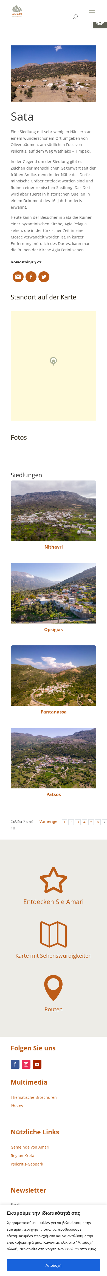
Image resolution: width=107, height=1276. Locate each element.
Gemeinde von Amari (30, 1147)
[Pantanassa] (53, 675)
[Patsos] (53, 758)
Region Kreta (22, 1155)
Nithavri (53, 547)
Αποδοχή (53, 1265)
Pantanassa (54, 712)
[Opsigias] (53, 593)
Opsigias (53, 630)
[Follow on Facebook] (15, 1064)
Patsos (53, 794)
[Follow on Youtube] (37, 1064)
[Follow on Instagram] (26, 1064)
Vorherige (48, 821)
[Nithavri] (53, 510)
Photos (17, 1105)
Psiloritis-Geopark (27, 1164)
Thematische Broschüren (34, 1097)
